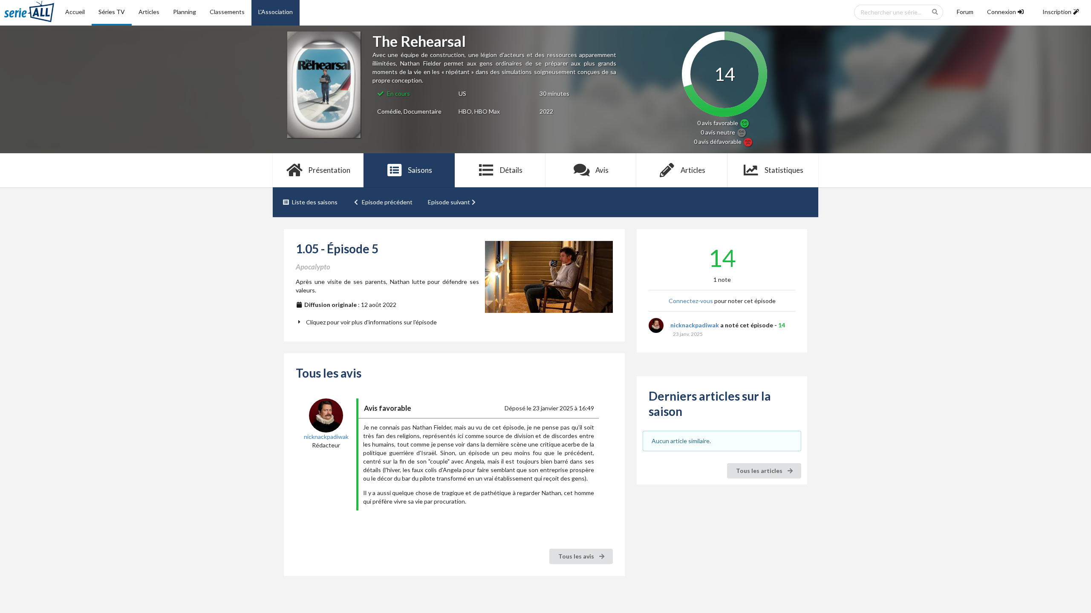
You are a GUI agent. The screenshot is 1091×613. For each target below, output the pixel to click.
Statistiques (784, 170)
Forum (965, 11)
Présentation (329, 170)
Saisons (420, 170)
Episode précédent (387, 202)
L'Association (275, 11)
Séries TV (111, 11)
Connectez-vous (691, 300)
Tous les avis (576, 556)
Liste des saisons (315, 202)
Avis (602, 170)
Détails (511, 170)
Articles (149, 11)
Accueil (75, 11)
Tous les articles (760, 470)
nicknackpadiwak (694, 325)
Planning (184, 11)
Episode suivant (449, 202)
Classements (227, 11)
